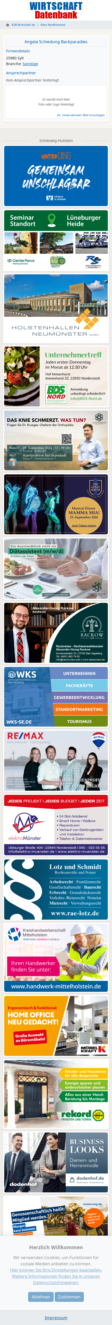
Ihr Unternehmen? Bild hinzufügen (81, 115)
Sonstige (30, 63)
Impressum (56, 1318)
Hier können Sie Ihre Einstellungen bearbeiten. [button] (56, 1270)
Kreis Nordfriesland (53, 25)
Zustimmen (69, 1297)
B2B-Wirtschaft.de (23, 25)
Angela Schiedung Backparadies (56, 42)
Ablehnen (41, 1297)
